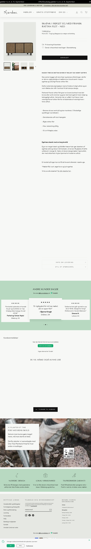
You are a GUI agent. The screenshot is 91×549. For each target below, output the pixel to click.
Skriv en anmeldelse (45, 346)
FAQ (5, 519)
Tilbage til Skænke (46, 409)
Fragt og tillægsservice (56, 33)
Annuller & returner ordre (11, 527)
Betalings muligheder (10, 521)
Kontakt (6, 524)
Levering (6, 513)
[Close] (89, 540)
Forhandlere (7, 516)
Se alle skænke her (64, 171)
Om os (62, 12)
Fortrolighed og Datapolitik (12, 507)
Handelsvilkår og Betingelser (12, 504)
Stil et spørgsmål (64, 267)
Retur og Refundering (10, 510)
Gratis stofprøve (46, 12)
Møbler (27, 12)
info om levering (64, 262)
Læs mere (34, 541)
